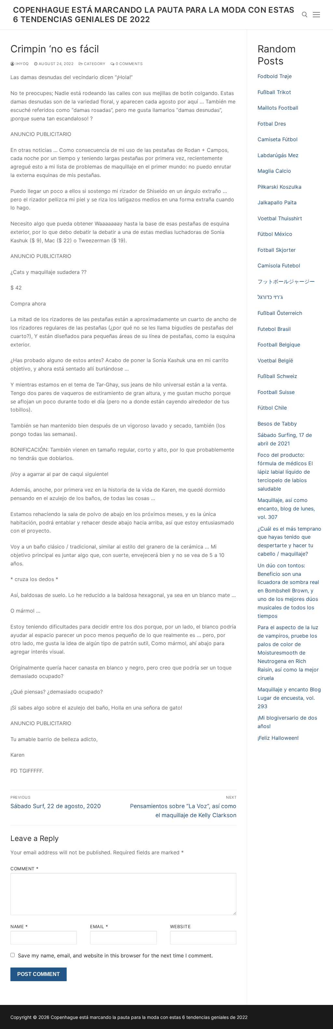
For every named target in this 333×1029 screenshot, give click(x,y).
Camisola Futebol (279, 265)
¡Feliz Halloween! (278, 738)
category (94, 63)
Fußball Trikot (274, 92)
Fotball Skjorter (277, 250)
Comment (24, 868)
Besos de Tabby (277, 423)
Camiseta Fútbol (278, 139)
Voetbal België (275, 360)
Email (99, 926)
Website (180, 926)
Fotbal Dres (272, 123)
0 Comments (128, 63)
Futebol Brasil (274, 329)
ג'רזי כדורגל (270, 297)
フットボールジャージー (286, 281)
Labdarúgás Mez (278, 155)
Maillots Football (278, 107)
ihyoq (22, 63)
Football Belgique (279, 344)
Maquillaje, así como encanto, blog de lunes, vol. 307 (286, 508)
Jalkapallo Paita (277, 202)
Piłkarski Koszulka (279, 186)
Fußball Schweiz (277, 376)
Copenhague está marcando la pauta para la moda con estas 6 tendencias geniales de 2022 (153, 14)
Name (19, 926)
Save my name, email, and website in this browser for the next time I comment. (115, 955)
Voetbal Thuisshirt (280, 218)
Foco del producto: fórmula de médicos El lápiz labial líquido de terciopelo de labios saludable (285, 472)
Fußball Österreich (280, 313)
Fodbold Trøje (275, 76)
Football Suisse (276, 392)
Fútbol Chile (272, 407)
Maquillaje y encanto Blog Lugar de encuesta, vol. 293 (289, 698)
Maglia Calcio (274, 171)
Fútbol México (275, 234)
